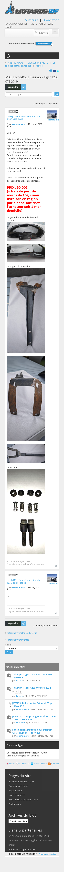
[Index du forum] (32, 8)
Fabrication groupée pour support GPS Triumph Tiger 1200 (32, 731)
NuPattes (20, 722)
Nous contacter (17, 795)
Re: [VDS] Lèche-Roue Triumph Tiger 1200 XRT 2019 (23, 581)
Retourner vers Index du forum (23, 632)
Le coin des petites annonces (30, 64)
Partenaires (15, 804)
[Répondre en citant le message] (13, 111)
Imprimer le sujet (50, 70)
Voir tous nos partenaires (22, 849)
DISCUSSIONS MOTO (38, 62)
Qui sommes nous (18, 786)
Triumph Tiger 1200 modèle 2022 (31, 687)
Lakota (19, 680)
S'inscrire (31, 20)
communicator (19, 124)
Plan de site (24, 763)
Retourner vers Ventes (18, 639)
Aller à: (8, 644)
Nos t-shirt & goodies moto (23, 799)
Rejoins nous (15, 790)
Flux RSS (55, 763)
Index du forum (15, 62)
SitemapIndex (40, 763)
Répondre (10, 85)
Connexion (51, 20)
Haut (56, 566)
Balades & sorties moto (21, 781)
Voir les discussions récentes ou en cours (9, 56)
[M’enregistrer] (32, 43)
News (12, 763)
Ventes (39, 65)
